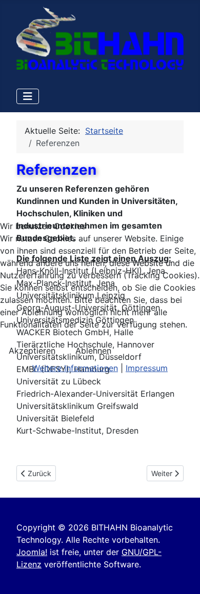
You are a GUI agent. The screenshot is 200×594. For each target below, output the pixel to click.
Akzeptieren (32, 350)
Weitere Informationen (75, 368)
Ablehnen (93, 350)
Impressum (147, 368)
